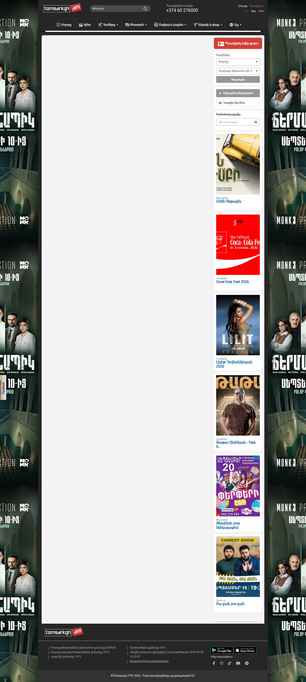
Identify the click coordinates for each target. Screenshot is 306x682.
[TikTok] (229, 663)
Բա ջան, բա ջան (230, 604)
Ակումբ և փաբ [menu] (209, 24)
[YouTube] (238, 663)
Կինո (87, 24)
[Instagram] (221, 663)
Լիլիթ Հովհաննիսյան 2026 (234, 364)
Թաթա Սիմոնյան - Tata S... (236, 444)
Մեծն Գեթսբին (228, 201)
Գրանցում (256, 6)
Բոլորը (66, 24)
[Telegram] (247, 663)
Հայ (245, 11)
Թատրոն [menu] (137, 24)
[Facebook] (214, 663)
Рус (261, 11)
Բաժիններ (223, 55)
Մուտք (242, 6)
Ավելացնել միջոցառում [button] (237, 93)
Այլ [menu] (236, 24)
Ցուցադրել (238, 79)
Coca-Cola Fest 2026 (232, 282)
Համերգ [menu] (109, 24)
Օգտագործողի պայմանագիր (149, 661)
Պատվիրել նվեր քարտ (241, 43)
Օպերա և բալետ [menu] (171, 24)
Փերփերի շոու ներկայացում (228, 525)
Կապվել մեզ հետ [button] (234, 102)
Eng (253, 11)
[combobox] (238, 62)
